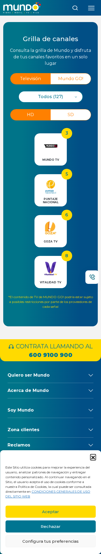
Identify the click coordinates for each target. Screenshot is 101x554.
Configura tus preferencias (50, 541)
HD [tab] (30, 114)
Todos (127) (50, 96)
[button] (93, 457)
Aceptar (50, 511)
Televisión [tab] (30, 78)
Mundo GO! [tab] (70, 78)
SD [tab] (71, 114)
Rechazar (51, 526)
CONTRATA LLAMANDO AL (53, 350)
